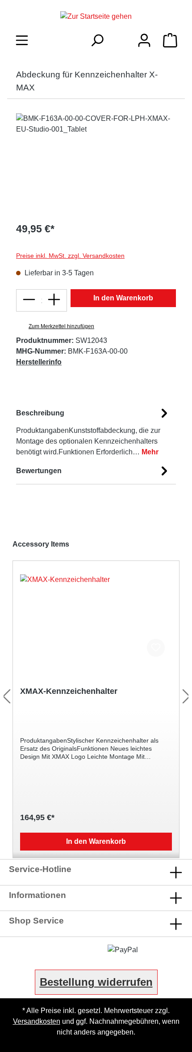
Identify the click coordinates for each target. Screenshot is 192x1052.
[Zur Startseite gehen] (96, 16)
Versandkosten (36, 1021)
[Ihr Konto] (144, 40)
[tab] (93, 431)
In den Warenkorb (123, 298)
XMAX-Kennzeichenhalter (68, 691)
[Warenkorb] (170, 40)
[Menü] (22, 40)
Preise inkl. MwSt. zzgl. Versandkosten (70, 255)
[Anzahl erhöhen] (54, 300)
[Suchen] (97, 40)
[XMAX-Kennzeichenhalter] (96, 619)
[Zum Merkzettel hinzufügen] (156, 648)
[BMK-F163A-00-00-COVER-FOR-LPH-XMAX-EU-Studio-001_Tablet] (96, 163)
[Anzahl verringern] (29, 300)
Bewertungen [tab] (39, 471)
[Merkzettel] (120, 38)
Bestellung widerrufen (96, 982)
